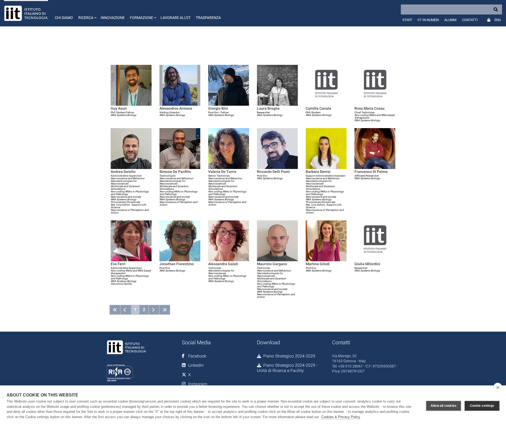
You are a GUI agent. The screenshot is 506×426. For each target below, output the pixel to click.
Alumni (450, 20)
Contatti (470, 20)
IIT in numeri (428, 20)
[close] (497, 387)
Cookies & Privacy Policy (340, 417)
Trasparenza (208, 18)
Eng (497, 20)
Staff (407, 20)
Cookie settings (482, 406)
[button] (87, 13)
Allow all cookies (443, 406)
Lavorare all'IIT (175, 18)
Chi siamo (64, 18)
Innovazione (113, 18)
